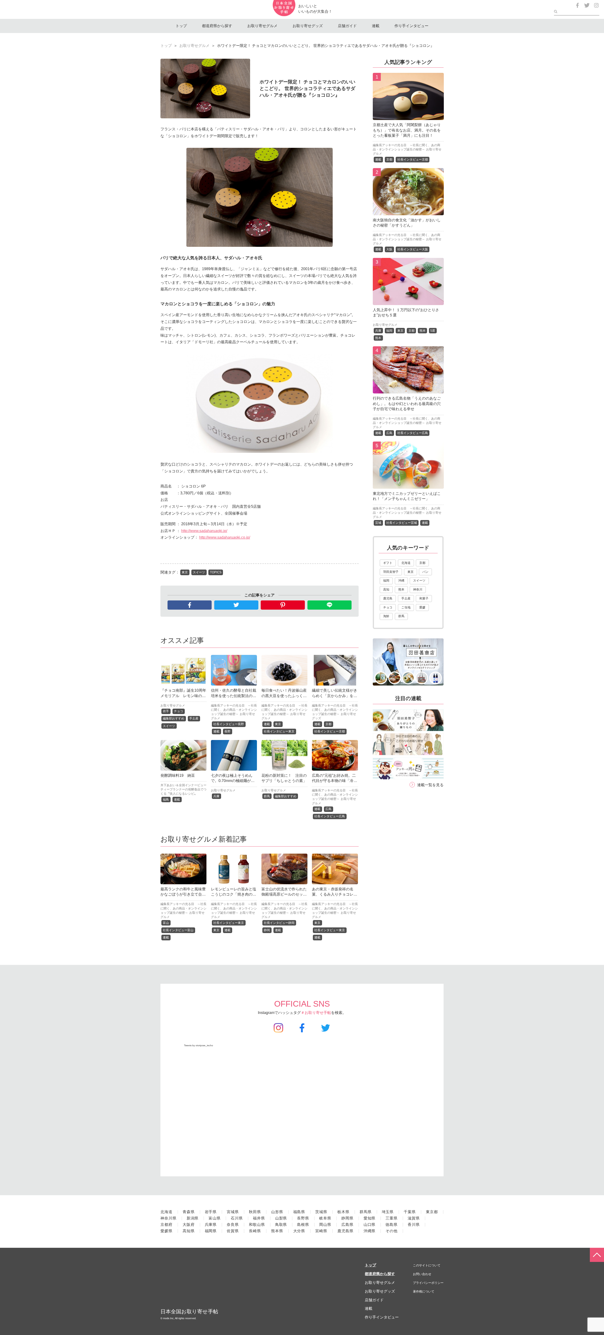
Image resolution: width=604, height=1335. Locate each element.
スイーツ (199, 572)
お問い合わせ (422, 1274)
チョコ (178, 711)
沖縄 (401, 580)
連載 (375, 26)
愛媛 (422, 607)
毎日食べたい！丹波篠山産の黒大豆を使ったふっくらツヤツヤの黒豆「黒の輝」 (284, 695)
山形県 (277, 1212)
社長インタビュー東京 (279, 731)
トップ (181, 26)
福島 (166, 799)
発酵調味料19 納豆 (177, 775)
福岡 (389, 330)
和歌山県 (257, 1225)
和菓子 (423, 598)
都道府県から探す (217, 26)
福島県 (299, 1212)
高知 (386, 589)
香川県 (414, 1225)
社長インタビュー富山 (178, 930)
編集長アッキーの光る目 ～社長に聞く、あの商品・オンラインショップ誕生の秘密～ (234, 710)
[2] (408, 212)
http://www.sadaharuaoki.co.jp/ (224, 537)
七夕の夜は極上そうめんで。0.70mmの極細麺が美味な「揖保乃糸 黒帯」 (233, 780)
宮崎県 (321, 1231)
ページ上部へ (597, 1255)
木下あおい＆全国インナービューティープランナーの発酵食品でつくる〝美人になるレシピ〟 (183, 789)
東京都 (432, 1212)
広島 (328, 809)
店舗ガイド (347, 26)
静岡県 (347, 1218)
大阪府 (189, 1225)
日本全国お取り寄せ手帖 (189, 1311)
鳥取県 (281, 1225)
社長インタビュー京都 (329, 731)
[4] (408, 390)
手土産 (193, 718)
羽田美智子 (390, 572)
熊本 (422, 330)
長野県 (303, 1218)
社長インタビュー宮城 (401, 523)
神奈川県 (168, 1218)
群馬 (267, 796)
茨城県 (321, 1212)
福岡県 (211, 1231)
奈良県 (233, 1225)
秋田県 (255, 1212)
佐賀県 (233, 1231)
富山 (166, 923)
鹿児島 (387, 598)
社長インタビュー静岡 (279, 923)
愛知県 (370, 1218)
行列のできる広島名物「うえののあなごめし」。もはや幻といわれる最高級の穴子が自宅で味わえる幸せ (407, 403)
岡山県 (325, 1225)
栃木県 (343, 1212)
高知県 (189, 1231)
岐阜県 (325, 1218)
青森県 (189, 1212)
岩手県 (211, 1212)
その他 (392, 1231)
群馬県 (366, 1212)
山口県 (370, 1225)
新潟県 (193, 1218)
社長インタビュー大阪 (412, 249)
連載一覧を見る (430, 785)
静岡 (267, 930)
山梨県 (281, 1218)
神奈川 (417, 589)
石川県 (237, 1218)
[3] (408, 301)
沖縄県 (370, 1231)
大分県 (299, 1231)
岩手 (166, 711)
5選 (432, 330)
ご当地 (406, 607)
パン (425, 572)
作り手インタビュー (411, 26)
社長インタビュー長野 (228, 724)
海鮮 (386, 616)
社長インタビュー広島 (329, 816)
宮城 (378, 523)
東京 (185, 572)
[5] (408, 485)
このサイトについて (426, 1265)
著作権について (423, 1291)
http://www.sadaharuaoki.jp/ (204, 531)
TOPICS (216, 572)
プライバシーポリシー (428, 1283)
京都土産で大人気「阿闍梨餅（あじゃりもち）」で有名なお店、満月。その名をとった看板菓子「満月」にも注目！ (407, 130)
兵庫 (216, 796)
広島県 (347, 1225)
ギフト (387, 563)
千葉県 (410, 1212)
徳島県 (392, 1225)
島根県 (303, 1225)
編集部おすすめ (173, 718)
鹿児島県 (345, 1231)
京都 (328, 724)
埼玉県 (388, 1212)
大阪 (389, 249)
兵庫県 (211, 1225)
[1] (408, 116)
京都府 (166, 1225)
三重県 (392, 1218)
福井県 (259, 1218)
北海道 (406, 563)
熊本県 (277, 1231)
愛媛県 (166, 1231)
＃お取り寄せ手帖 (316, 1013)
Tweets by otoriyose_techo (198, 1045)
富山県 (215, 1218)
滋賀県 (414, 1218)
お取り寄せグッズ (308, 26)
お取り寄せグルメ (262, 26)
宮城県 (233, 1212)
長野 (227, 731)
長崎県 (255, 1231)
